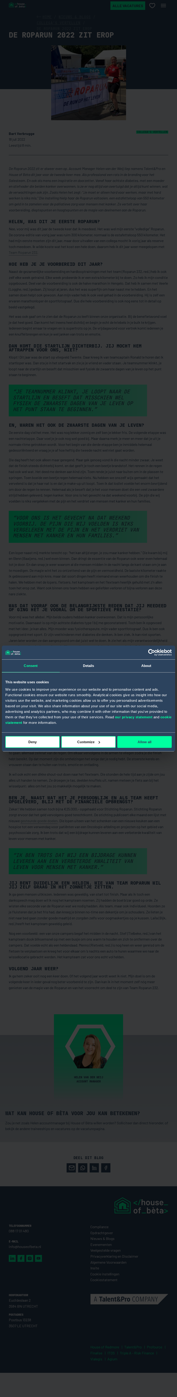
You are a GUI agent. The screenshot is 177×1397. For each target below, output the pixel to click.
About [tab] (146, 666)
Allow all (144, 742)
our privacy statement (134, 717)
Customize (85, 742)
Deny (32, 742)
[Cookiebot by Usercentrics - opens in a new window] (151, 652)
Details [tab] (88, 666)
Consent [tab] (31, 666)
